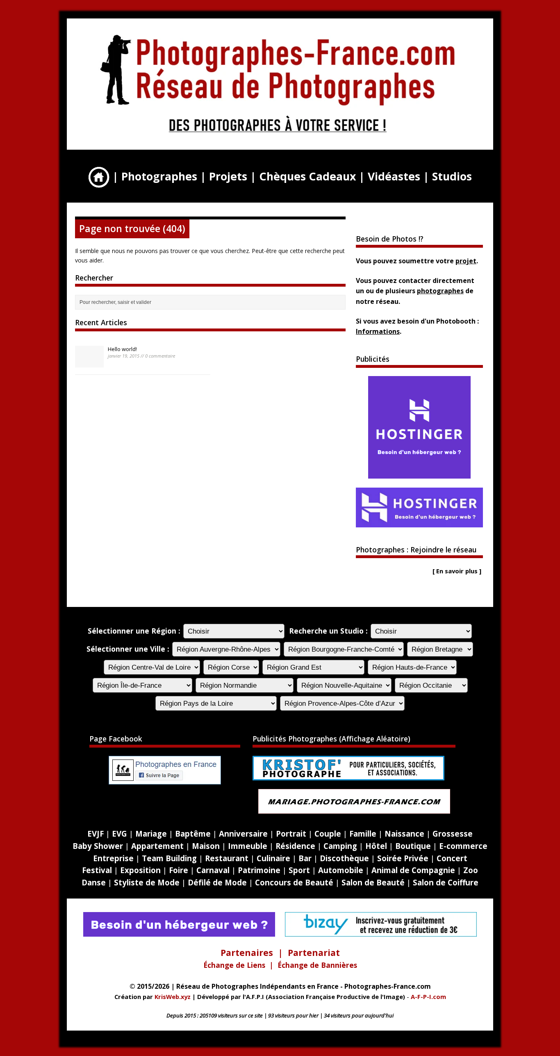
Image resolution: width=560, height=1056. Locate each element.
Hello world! (122, 349)
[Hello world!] (89, 363)
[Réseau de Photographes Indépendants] (278, 135)
